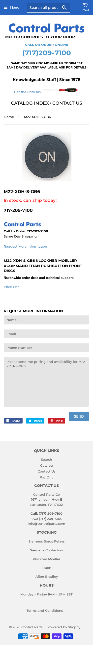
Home (9, 117)
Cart (86, 10)
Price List (11, 287)
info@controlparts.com (46, 524)
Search (46, 459)
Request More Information (25, 246)
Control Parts (32, 627)
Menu (14, 7)
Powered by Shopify (63, 627)
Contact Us (47, 471)
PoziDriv (46, 477)
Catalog (46, 465)
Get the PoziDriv (28, 92)
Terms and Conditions (45, 610)
